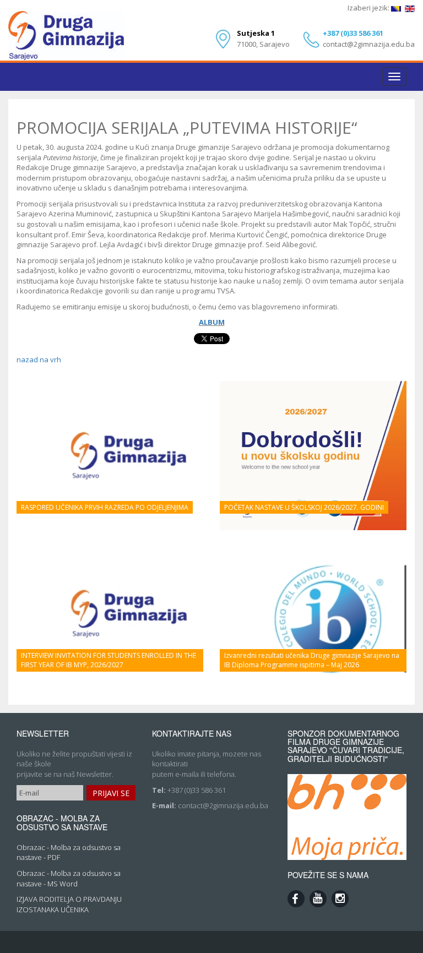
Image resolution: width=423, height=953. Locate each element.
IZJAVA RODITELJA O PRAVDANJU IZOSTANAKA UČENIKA (69, 904)
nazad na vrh (39, 359)
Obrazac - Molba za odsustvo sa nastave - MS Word (69, 878)
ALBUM (212, 322)
